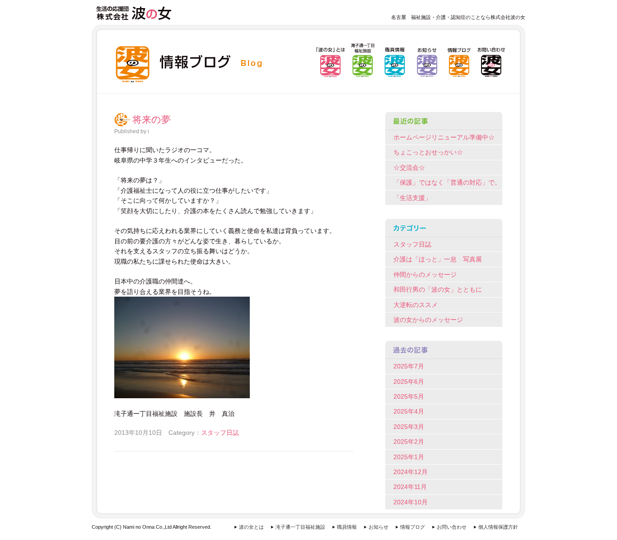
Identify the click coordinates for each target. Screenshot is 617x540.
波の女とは (251, 527)
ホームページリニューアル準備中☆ (444, 137)
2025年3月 (408, 426)
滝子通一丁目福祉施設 (300, 527)
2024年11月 (410, 486)
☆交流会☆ (409, 167)
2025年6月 (408, 381)
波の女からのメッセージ (428, 319)
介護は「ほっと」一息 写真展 (437, 259)
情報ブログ (412, 527)
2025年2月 (408, 441)
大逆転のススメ (415, 304)
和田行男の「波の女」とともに (437, 289)
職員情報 (347, 527)
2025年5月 (408, 396)
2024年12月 (410, 471)
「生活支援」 (412, 197)
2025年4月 (408, 411)
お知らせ (378, 527)
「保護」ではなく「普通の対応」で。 (447, 182)
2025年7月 (408, 366)
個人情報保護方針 (498, 527)
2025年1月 (408, 457)
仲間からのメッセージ (425, 274)
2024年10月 (410, 502)
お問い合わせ (452, 527)
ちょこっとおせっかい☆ (428, 152)
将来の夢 (151, 119)
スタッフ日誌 (220, 432)
